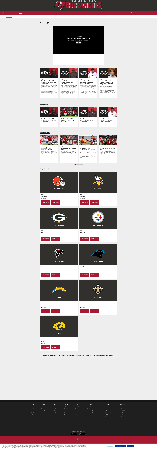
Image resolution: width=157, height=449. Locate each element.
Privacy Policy (58, 447)
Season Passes (77, 408)
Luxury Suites (78, 416)
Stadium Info (107, 406)
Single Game (78, 406)
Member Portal (77, 422)
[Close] (155, 446)
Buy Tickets (46, 202)
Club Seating (78, 410)
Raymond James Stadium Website (107, 412)
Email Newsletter (122, 416)
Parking (107, 410)
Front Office (33, 412)
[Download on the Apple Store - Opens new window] (74, 434)
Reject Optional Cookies (120, 446)
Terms (78, 424)
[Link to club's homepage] (3, 12)
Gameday (107, 408)
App (122, 406)
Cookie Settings (110, 446)
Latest (44, 406)
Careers (91, 406)
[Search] (131, 13)
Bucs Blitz (43, 410)
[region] (78, 446)
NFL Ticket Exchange (122, 412)
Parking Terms (107, 416)
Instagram (122, 424)
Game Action (66, 408)
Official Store (123, 408)
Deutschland (123, 426)
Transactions (33, 410)
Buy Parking (55, 202)
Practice (66, 410)
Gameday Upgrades (78, 412)
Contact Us (91, 412)
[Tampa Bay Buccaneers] (78, 439)
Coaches (33, 408)
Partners (91, 414)
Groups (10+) (78, 418)
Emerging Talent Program (91, 408)
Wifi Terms (107, 414)
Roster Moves (43, 408)
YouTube (122, 418)
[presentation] (116, 100)
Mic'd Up (55, 412)
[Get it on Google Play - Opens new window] (82, 434)
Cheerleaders (66, 414)
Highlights (55, 410)
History (33, 414)
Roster (33, 406)
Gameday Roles (91, 410)
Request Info (78, 420)
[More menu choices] (46, 12)
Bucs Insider (55, 414)
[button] (78, 42)
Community (44, 412)
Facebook (122, 420)
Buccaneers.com (79, 355)
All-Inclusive (78, 414)
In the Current (55, 416)
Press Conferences (55, 408)
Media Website (122, 410)
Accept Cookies (131, 446)
